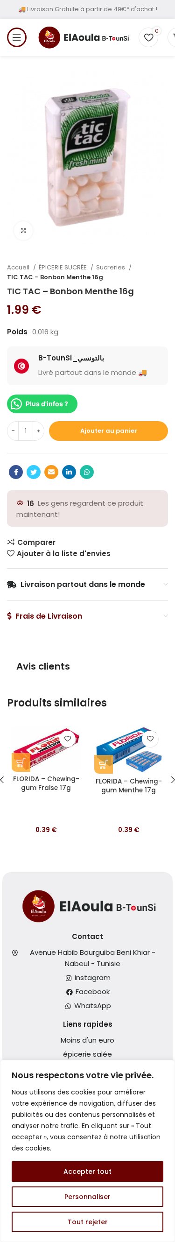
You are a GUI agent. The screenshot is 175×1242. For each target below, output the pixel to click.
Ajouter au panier (108, 430)
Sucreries (111, 267)
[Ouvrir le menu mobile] (16, 37)
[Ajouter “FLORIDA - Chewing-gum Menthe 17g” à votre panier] (103, 764)
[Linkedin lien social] (69, 472)
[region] (87, 1151)
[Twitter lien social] (34, 472)
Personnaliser (87, 1196)
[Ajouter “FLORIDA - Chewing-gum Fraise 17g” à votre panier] (21, 762)
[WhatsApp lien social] (87, 472)
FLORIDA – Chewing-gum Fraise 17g (46, 783)
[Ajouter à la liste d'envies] (67, 739)
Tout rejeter (88, 1222)
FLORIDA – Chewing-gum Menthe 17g (129, 786)
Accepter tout (87, 1171)
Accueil (19, 267)
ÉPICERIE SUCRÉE (63, 267)
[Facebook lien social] (16, 472)
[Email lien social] (51, 472)
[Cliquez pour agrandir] (23, 230)
